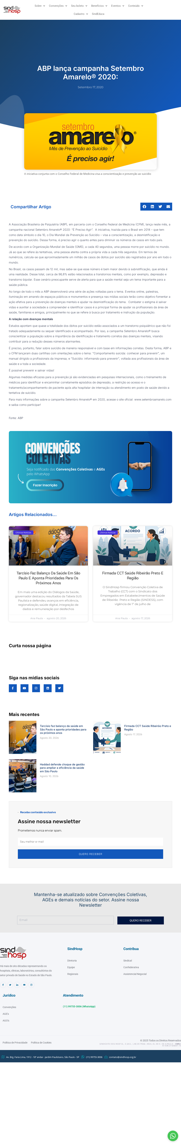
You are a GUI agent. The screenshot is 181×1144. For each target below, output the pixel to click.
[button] (173, 1136)
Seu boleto (77, 5)
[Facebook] (3, 985)
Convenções (56, 5)
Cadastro (79, 14)
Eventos (116, 5)
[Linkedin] (17, 985)
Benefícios (97, 5)
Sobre (38, 5)
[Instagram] (31, 985)
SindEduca (98, 14)
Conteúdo (134, 5)
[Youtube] (24, 985)
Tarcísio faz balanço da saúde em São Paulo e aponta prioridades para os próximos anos (48, 578)
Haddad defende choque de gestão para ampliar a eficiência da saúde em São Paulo (62, 768)
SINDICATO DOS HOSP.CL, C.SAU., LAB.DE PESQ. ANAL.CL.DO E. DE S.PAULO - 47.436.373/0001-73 (140, 1045)
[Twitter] (10, 985)
